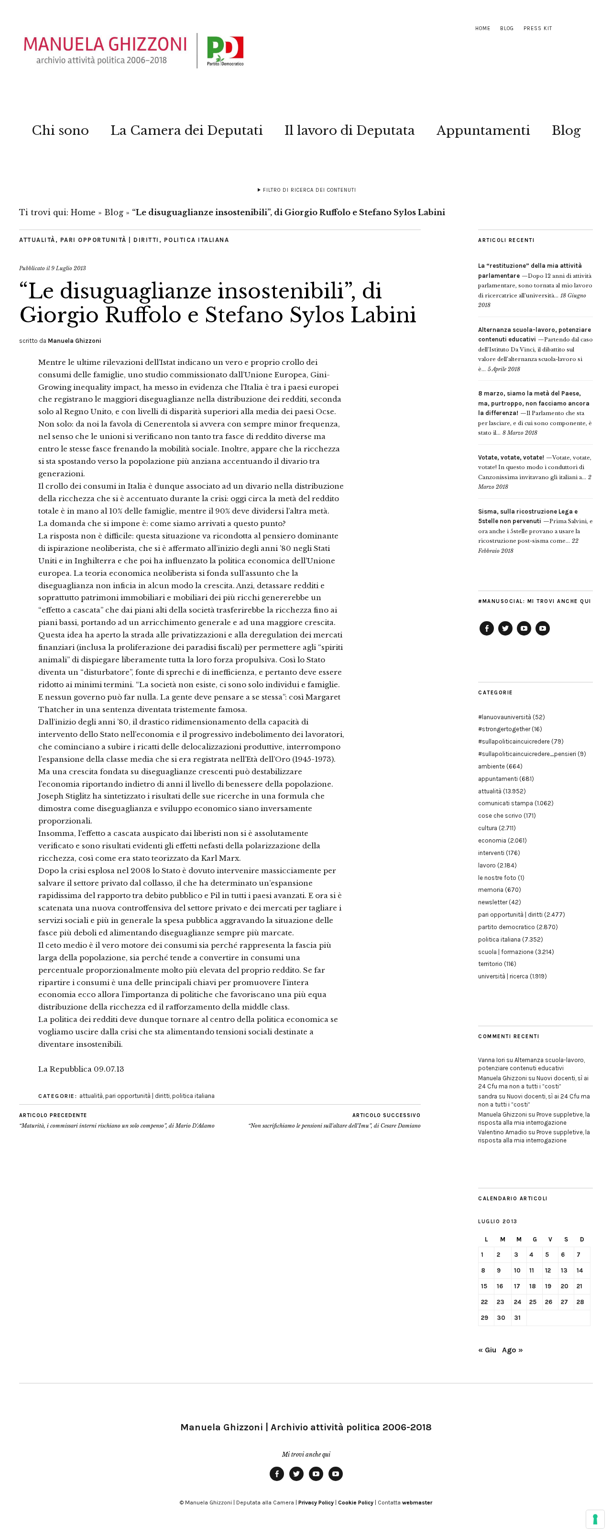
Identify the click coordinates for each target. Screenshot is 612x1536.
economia (492, 840)
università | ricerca (503, 976)
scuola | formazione (506, 951)
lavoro (487, 865)
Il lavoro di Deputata (349, 130)
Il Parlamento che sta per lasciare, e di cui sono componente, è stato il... (535, 413)
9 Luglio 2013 (68, 268)
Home (483, 28)
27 (564, 1302)
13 (564, 1270)
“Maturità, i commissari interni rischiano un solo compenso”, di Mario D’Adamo (117, 1120)
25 (532, 1302)
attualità (37, 239)
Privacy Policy (316, 1502)
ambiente (491, 766)
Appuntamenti (483, 130)
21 (579, 1286)
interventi (491, 852)
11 (531, 1270)
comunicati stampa (505, 803)
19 (548, 1286)
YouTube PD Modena (543, 635)
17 (517, 1286)
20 (564, 1286)
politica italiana (197, 239)
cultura (487, 828)
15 (484, 1286)
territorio (490, 963)
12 (548, 1270)
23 (500, 1302)
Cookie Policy (355, 1502)
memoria (490, 889)
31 (517, 1317)
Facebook (487, 635)
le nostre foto (497, 877)
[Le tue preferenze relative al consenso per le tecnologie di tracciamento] (595, 1519)
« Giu (487, 1349)
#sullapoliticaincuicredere (514, 741)
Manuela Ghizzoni (74, 340)
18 (532, 1286)
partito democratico (506, 927)
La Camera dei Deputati (186, 130)
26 (548, 1302)
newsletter (492, 902)
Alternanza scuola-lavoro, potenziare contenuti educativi (531, 1064)
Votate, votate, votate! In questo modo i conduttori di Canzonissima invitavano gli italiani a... (534, 467)
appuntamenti (498, 778)
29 (484, 1317)
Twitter (505, 635)
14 (580, 1270)
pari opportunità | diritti (109, 239)
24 (517, 1302)
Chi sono (60, 130)
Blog (507, 28)
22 (484, 1302)
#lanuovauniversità (504, 717)
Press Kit (538, 28)
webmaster (417, 1502)
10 (517, 1270)
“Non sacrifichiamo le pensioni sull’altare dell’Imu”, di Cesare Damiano (334, 1120)
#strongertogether (504, 729)
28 (580, 1302)
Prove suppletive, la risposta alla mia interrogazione (534, 1118)
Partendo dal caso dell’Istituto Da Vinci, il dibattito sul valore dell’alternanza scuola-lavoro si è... (535, 350)
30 (501, 1317)
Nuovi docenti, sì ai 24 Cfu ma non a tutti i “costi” (533, 1082)
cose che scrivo (500, 815)
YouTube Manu (524, 635)
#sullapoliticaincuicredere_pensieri (527, 753)
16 (500, 1286)
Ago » (512, 1349)
